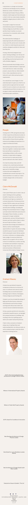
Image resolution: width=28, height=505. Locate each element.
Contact (14, 499)
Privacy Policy (14, 500)
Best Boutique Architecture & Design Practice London (14, 437)
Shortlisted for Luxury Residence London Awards (14, 452)
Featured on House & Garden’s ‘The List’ (14, 483)
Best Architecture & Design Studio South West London (14, 468)
